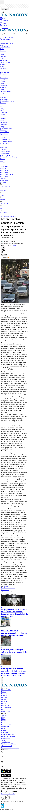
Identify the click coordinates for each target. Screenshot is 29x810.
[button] (14, 121)
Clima (1, 45)
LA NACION (5, 216)
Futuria (2, 55)
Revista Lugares (5, 170)
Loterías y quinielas (6, 128)
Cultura (2, 84)
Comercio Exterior (5, 62)
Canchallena (3, 112)
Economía (12, 216)
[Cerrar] (27, 31)
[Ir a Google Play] (6, 773)
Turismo (2, 120)
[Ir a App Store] (6, 776)
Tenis (1, 111)
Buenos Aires (4, 78)
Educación (3, 82)
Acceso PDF (3, 147)
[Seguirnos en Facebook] (2, 752)
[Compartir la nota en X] (4, 255)
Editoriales (3, 97)
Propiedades (4, 60)
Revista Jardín (4, 176)
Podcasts (3, 130)
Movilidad (3, 64)
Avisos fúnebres (5, 151)
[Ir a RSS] (2, 767)
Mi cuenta (5, 28)
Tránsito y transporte (6, 43)
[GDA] (6, 800)
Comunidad (3, 85)
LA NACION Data (5, 47)
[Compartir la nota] (2, 250)
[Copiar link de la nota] (2, 252)
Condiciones (5, 794)
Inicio (3, 18)
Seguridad (3, 80)
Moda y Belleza (4, 132)
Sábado (2, 159)
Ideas (1, 161)
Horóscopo (3, 124)
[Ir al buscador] (3, 12)
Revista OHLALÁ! (5, 167)
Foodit (4, 23)
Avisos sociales (4, 153)
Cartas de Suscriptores (7, 101)
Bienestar (3, 87)
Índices (2, 66)
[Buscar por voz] (26, 34)
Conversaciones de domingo (8, 157)
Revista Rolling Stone (6, 174)
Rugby (2, 109)
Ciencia (2, 89)
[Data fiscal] (2, 807)
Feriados (2, 126)
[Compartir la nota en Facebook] (2, 255)
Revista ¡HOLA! (4, 168)
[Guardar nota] (2, 247)
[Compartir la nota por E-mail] (6, 255)
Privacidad (12, 794)
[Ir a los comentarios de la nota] (4, 247)
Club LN (4, 25)
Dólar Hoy (3, 57)
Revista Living (4, 172)
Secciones (5, 21)
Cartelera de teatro (6, 141)
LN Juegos (3, 118)
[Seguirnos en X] (2, 757)
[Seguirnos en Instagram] (2, 762)
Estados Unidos (5, 72)
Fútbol (2, 107)
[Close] (2, 678)
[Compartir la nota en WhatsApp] (4, 250)
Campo (2, 58)
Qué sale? (3, 138)
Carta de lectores (5, 155)
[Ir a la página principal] (14, 16)
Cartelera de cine (5, 139)
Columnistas (4, 99)
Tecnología (3, 122)
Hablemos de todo (5, 91)
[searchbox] (14, 34)
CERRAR (2, 1)
